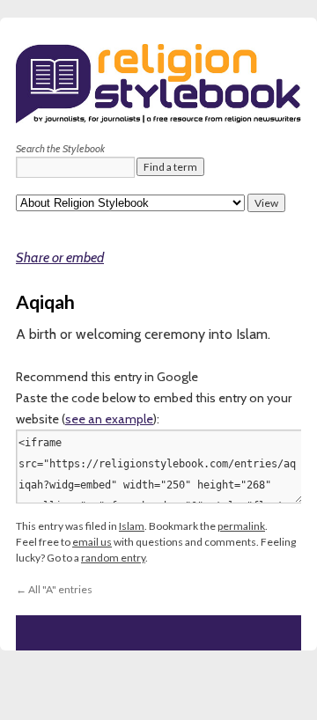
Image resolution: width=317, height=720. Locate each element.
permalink (241, 526)
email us (92, 541)
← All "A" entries (54, 589)
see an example (109, 419)
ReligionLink (106, 203)
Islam (131, 526)
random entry (113, 557)
